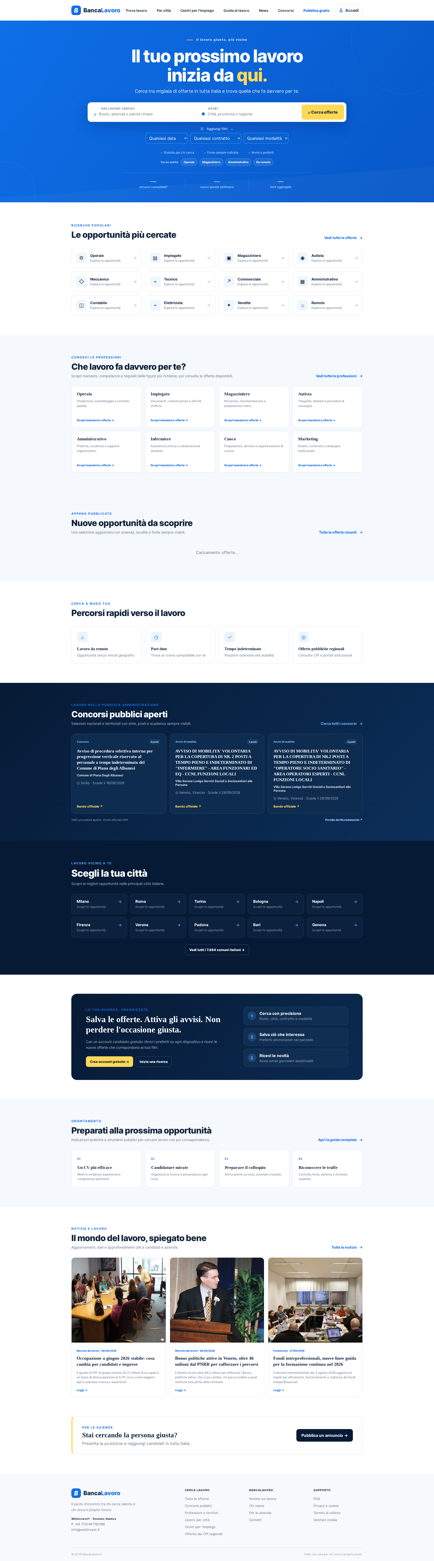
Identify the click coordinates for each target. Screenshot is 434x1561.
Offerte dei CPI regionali (204, 1534)
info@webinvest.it (85, 1530)
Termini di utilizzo (327, 1513)
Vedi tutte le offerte (343, 237)
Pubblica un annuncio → (324, 1435)
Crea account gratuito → (109, 1062)
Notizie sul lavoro (262, 1499)
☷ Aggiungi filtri (217, 129)
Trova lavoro (136, 10)
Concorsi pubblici (198, 1506)
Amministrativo (238, 162)
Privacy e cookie (326, 1506)
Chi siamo (256, 1506)
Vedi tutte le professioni (339, 376)
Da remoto (263, 162)
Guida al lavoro (236, 10)
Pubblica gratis (316, 10)
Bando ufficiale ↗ (90, 806)
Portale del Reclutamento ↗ (344, 820)
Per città (164, 10)
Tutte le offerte (197, 1499)
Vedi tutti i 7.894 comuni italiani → (217, 950)
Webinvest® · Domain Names (93, 1519)
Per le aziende (260, 1513)
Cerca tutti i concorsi (342, 723)
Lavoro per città (197, 1520)
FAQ (316, 1499)
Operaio (189, 162)
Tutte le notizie (347, 1247)
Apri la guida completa (340, 1140)
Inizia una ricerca (154, 1062)
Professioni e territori (201, 1513)
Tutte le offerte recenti (341, 532)
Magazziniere (211, 162)
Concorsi (286, 10)
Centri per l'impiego (197, 10)
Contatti (255, 1520)
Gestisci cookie (325, 1520)
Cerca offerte (323, 112)
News (263, 10)
